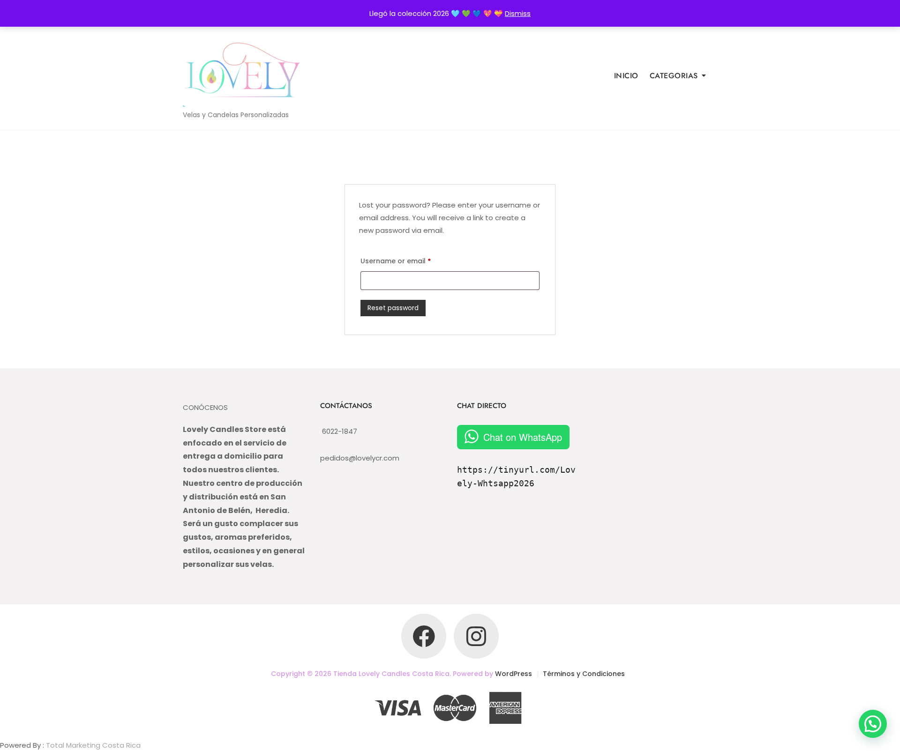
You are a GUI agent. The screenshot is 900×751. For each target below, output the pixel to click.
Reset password (393, 307)
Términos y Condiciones (584, 673)
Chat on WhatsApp (522, 437)
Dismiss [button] (518, 13)
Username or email (395, 260)
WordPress (513, 673)
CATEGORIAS (674, 75)
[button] (873, 724)
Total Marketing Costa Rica (93, 745)
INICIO (626, 75)
